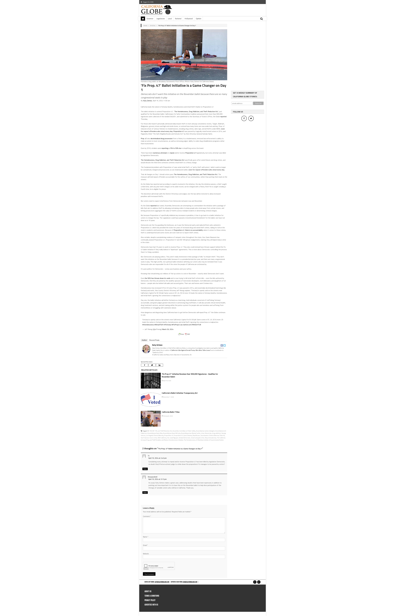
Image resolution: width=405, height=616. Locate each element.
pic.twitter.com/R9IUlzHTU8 (191, 324)
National (178, 18)
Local (170, 18)
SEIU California (162, 438)
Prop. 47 (144, 138)
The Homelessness (190, 440)
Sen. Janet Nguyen (172, 438)
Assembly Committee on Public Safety (184, 431)
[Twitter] (224, 345)
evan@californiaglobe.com (190, 582)
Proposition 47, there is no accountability (188, 230)
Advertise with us (151, 604)
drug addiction (216, 433)
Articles (152, 25)
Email (145, 545)
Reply (145, 469)
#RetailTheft (159, 324)
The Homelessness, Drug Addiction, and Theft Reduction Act (196, 111)
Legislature (160, 18)
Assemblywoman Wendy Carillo (190, 433)
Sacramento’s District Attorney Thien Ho (213, 435)
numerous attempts (160, 153)
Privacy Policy (149, 600)
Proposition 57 (178, 435)
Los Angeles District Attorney (155, 435)
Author (144, 340)
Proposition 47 (178, 131)
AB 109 (149, 431)
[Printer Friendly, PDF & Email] (184, 334)
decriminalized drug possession (162, 138)
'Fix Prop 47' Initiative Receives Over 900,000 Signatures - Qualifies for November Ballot (190, 375)
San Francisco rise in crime (149, 438)
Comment (147, 516)
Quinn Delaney (187, 435)
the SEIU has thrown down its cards (157, 278)
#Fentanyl (167, 324)
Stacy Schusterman (210, 438)
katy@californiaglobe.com (162, 582)
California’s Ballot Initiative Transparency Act (180, 393)
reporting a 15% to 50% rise (171, 148)
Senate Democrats (184, 438)
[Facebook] (222, 345)
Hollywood (189, 18)
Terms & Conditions (151, 595)
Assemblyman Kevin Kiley (155, 433)
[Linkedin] (159, 365)
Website (146, 553)
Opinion (198, 18)
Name (145, 536)
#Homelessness (148, 324)
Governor (150, 18)
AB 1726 (154, 431)
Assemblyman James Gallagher (205, 431)
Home (145, 25)
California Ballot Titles (171, 412)
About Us (147, 591)
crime (202, 433)
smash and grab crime (197, 438)
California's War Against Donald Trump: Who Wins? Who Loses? (191, 350)
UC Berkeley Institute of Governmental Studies (210, 440)
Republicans (196, 435)
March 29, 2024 (167, 329)
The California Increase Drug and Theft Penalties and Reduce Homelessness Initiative (183, 439)
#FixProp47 (176, 324)
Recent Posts (154, 340)
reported (223, 116)
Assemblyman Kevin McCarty (171, 433)
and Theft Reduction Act (165, 431)
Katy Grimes (147, 100)
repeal (172, 153)
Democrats (208, 433)
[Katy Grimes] (146, 349)
